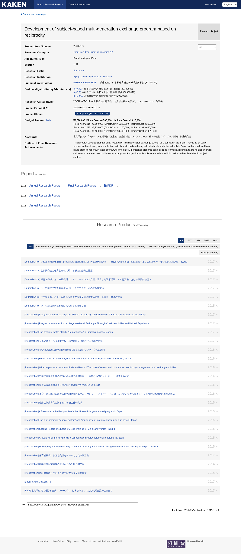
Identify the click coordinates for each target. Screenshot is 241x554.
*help (48, 120)
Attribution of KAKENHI (110, 541)
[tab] (122, 224)
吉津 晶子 (78, 88)
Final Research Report (82, 185)
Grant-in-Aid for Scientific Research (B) (93, 52)
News (76, 541)
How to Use (211, 4)
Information (43, 541)
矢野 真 (77, 92)
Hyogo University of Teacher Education (93, 76)
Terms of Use (89, 541)
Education (78, 70)
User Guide (58, 541)
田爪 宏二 (78, 96)
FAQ (68, 541)
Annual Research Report (44, 185)
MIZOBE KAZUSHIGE (84, 82)
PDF (110, 185)
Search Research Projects (50, 4)
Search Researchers (79, 4)
